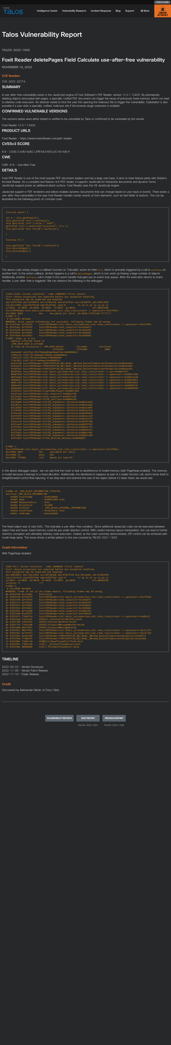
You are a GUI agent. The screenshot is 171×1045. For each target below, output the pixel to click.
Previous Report (114, 718)
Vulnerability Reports (59, 718)
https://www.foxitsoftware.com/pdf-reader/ (46, 138)
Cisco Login (162, 2)
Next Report (88, 718)
